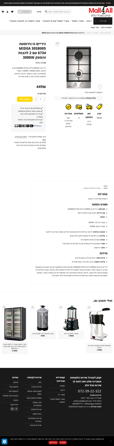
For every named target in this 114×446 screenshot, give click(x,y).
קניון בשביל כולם (105, 33)
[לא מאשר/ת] (111, 442)
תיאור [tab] (105, 188)
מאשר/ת (63, 442)
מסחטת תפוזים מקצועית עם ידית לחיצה (99, 347)
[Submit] (46, 12)
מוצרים (96, 33)
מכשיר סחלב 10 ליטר (71, 334)
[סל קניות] (3, 11)
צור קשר (95, 27)
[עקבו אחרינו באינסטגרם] (12, 409)
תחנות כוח (107, 27)
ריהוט (89, 21)
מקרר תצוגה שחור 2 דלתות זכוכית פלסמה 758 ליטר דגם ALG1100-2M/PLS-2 (14, 346)
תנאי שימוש (53, 442)
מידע (39, 11)
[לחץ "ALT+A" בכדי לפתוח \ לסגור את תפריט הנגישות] (4, 441)
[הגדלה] (100, 86)
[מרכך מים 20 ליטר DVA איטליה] (43, 318)
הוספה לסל (24, 99)
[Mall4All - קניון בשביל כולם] (96, 11)
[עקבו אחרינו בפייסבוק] (16, 409)
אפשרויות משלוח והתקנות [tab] (92, 188)
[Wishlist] (12, 11)
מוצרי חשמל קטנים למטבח (56, 21)
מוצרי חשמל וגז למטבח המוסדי (25, 21)
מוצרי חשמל (78, 21)
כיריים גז (89, 33)
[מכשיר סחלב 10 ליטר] (71, 318)
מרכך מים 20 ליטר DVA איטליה (43, 334)
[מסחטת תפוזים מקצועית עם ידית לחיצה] (99, 324)
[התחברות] (7, 11)
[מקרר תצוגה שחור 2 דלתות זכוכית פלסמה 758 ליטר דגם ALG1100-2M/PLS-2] (14, 323)
